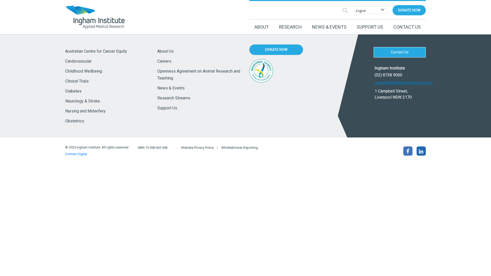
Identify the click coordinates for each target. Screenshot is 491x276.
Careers (164, 61)
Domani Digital (76, 154)
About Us (165, 51)
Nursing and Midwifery (85, 111)
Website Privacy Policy (197, 147)
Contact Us (407, 27)
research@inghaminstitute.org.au (400, 82)
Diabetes (73, 91)
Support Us (167, 108)
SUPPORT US (370, 27)
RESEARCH (290, 27)
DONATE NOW (409, 10)
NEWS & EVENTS (329, 27)
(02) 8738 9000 (388, 75)
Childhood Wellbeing (83, 71)
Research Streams (173, 98)
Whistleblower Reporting (239, 147)
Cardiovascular (78, 61)
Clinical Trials (77, 81)
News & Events (171, 88)
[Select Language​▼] (370, 10)
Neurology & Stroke (82, 101)
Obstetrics (74, 121)
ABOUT (261, 27)
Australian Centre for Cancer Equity (96, 51)
